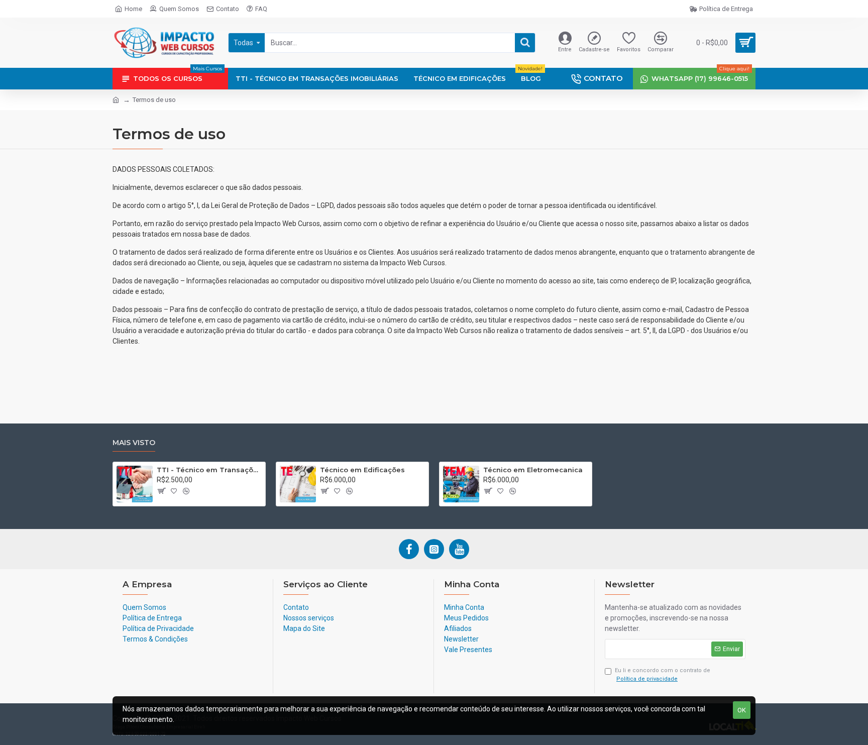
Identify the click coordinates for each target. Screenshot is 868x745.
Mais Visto (134, 443)
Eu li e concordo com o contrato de (662, 674)
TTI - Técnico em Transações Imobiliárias (209, 470)
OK (741, 710)
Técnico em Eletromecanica (533, 470)
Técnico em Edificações (362, 470)
